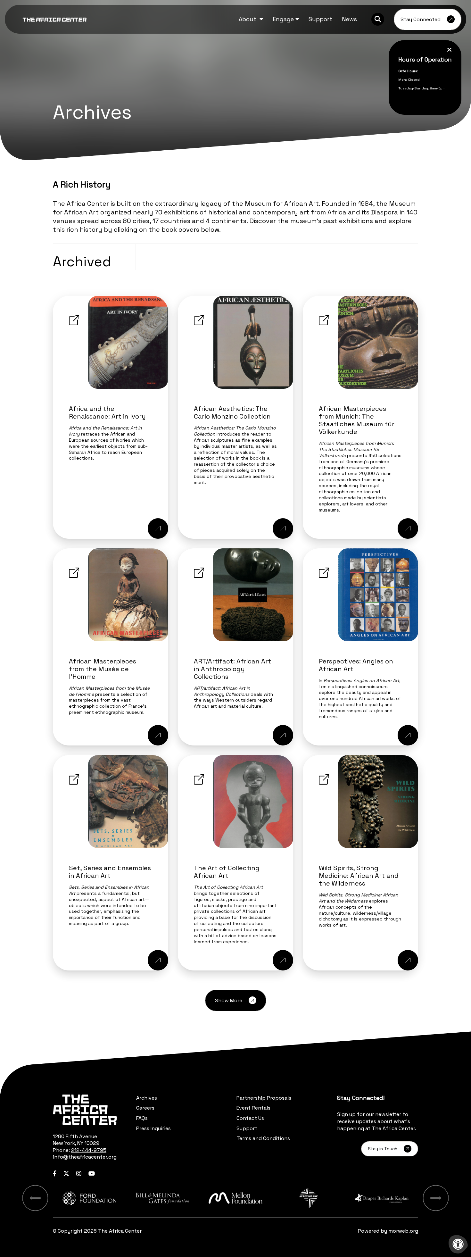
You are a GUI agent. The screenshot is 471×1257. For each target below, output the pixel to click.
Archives (146, 1098)
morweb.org (403, 1231)
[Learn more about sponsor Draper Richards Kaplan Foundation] (382, 1198)
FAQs (142, 1118)
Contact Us (250, 1118)
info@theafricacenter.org (85, 1156)
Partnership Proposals (263, 1098)
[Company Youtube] (91, 1173)
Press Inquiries (153, 1128)
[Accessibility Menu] (458, 1244)
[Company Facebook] (54, 1173)
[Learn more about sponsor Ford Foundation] (89, 1198)
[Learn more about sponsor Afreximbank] (308, 1198)
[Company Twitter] (66, 1173)
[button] (251, 19)
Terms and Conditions (263, 1138)
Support (246, 1128)
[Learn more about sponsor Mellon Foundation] (235, 1198)
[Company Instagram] (78, 1173)
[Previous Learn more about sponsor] (35, 1198)
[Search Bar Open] (377, 19)
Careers (145, 1107)
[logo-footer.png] (85, 1110)
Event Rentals (253, 1107)
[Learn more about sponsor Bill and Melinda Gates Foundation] (162, 1198)
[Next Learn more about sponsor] (436, 1198)
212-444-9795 (88, 1150)
